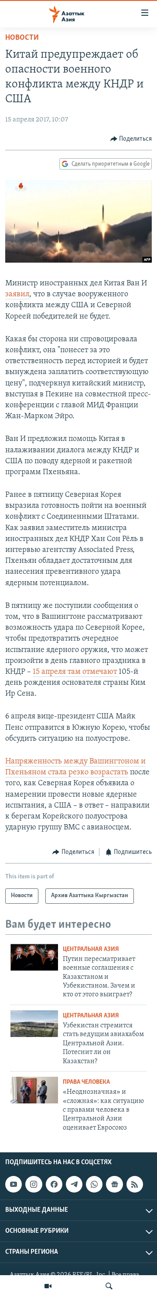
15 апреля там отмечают (76, 672)
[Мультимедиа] (48, 1286)
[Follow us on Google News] (114, 1184)
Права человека (86, 1082)
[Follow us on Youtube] (13, 1184)
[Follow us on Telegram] (74, 1184)
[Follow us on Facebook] (54, 1184)
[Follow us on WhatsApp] (94, 1184)
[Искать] (109, 1286)
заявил (17, 294)
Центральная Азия (91, 949)
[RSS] (134, 1184)
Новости (22, 38)
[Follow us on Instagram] (33, 1184)
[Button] (131, 139)
